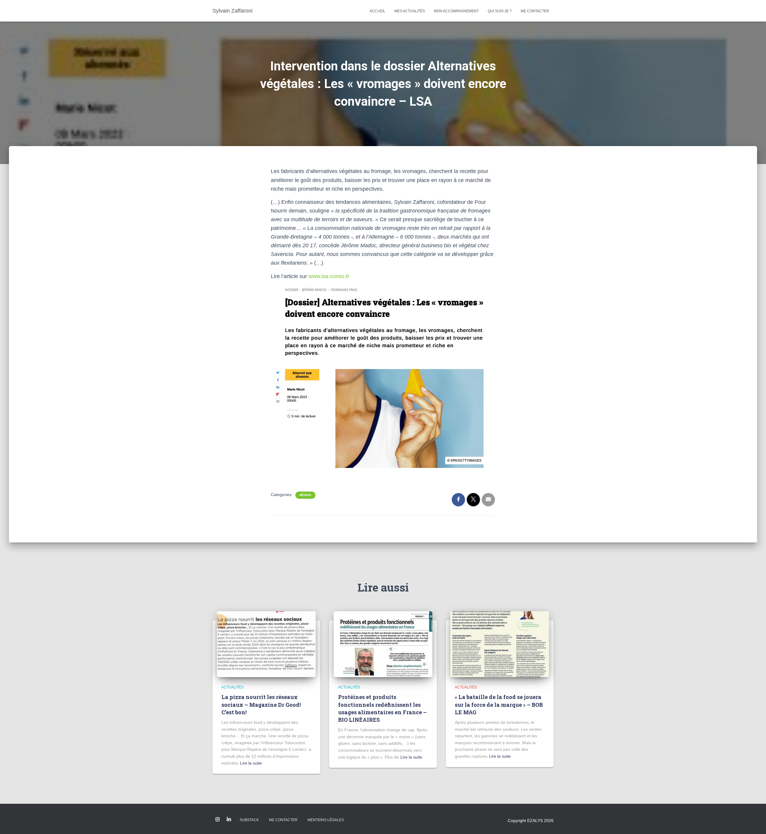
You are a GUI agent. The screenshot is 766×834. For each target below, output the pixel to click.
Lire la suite (251, 763)
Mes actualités (409, 11)
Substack (249, 820)
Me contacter (535, 11)
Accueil (377, 11)
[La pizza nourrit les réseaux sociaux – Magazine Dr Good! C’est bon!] (266, 644)
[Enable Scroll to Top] (754, 822)
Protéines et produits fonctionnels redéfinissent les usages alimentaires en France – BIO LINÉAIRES (382, 708)
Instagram (217, 820)
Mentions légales (326, 820)
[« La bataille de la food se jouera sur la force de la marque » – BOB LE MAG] (499, 644)
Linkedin (229, 820)
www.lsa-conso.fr (328, 276)
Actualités (232, 687)
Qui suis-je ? (500, 11)
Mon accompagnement (456, 11)
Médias (305, 495)
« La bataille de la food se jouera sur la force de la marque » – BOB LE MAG (499, 704)
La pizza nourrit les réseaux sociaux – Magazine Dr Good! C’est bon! (261, 704)
